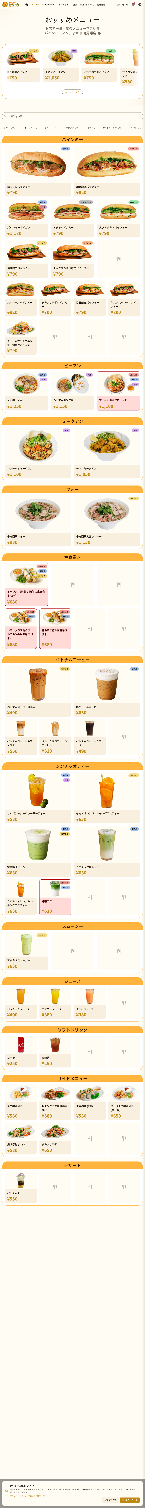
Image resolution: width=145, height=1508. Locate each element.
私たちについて (87, 4)
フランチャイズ (64, 4)
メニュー (35, 4)
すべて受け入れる (129, 1500)
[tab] (9, 127)
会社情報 (101, 4)
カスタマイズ (110, 1500)
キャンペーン (48, 4)
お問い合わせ (122, 4)
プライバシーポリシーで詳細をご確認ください (29, 1496)
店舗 (75, 4)
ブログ (111, 4)
